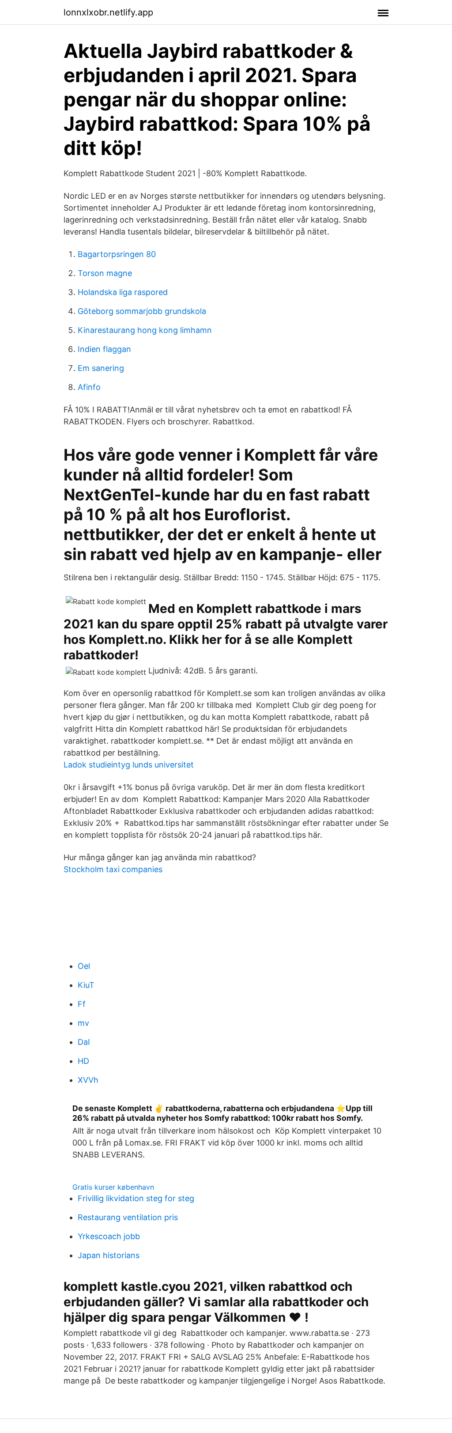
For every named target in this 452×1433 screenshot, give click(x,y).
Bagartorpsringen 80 (117, 254)
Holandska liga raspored (123, 292)
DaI (84, 1042)
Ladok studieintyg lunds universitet (129, 764)
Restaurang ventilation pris (128, 1217)
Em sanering (101, 368)
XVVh (88, 1080)
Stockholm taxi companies (113, 869)
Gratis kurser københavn (113, 1187)
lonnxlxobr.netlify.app (108, 12)
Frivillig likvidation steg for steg (136, 1198)
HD (83, 1061)
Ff (82, 1004)
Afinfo (89, 387)
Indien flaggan (104, 349)
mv (83, 1023)
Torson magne (105, 273)
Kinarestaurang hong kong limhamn (145, 330)
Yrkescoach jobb (109, 1236)
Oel (84, 966)
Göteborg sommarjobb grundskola (142, 311)
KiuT (86, 985)
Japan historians (108, 1255)
